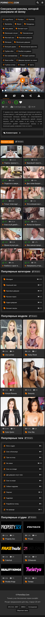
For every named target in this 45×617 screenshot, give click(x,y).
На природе (24, 509)
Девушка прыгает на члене (27, 60)
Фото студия (24, 446)
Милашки (8, 42)
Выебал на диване (24, 51)
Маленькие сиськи (11, 33)
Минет (19, 24)
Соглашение (32, 607)
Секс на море (24, 480)
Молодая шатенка (28, 56)
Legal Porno (9, 19)
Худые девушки (24, 302)
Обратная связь (22, 610)
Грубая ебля (9, 51)
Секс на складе (24, 469)
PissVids (31, 19)
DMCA (23, 607)
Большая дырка (10, 46)
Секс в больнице (24, 452)
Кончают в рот (23, 28)
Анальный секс (24, 285)
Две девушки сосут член (24, 475)
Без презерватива (11, 56)
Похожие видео (7, 142)
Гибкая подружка (24, 486)
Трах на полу (24, 457)
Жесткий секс (9, 37)
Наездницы (30, 24)
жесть (32, 65)
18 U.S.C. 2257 (13, 607)
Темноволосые (27, 33)
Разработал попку (24, 504)
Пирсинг (24, 492)
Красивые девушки (25, 37)
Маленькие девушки (23, 42)
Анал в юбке (9, 60)
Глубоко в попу (10, 65)
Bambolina (8, 24)
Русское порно (24, 296)
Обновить (20, 141)
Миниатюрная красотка (29, 46)
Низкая (22, 65)
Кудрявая (24, 498)
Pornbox (21, 19)
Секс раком (9, 28)
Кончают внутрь (24, 308)
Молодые (24, 279)
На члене (24, 463)
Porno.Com (10, 2)
